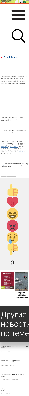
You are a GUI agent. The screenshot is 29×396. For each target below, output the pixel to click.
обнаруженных (14, 146)
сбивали (21, 152)
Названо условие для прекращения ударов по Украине (14, 346)
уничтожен (6, 165)
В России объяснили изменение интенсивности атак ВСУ (10, 361)
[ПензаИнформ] (9, 57)
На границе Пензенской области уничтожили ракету (14, 389)
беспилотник (3, 175)
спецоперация (10, 175)
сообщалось (4, 146)
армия (14, 175)
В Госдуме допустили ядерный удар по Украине (12, 375)
